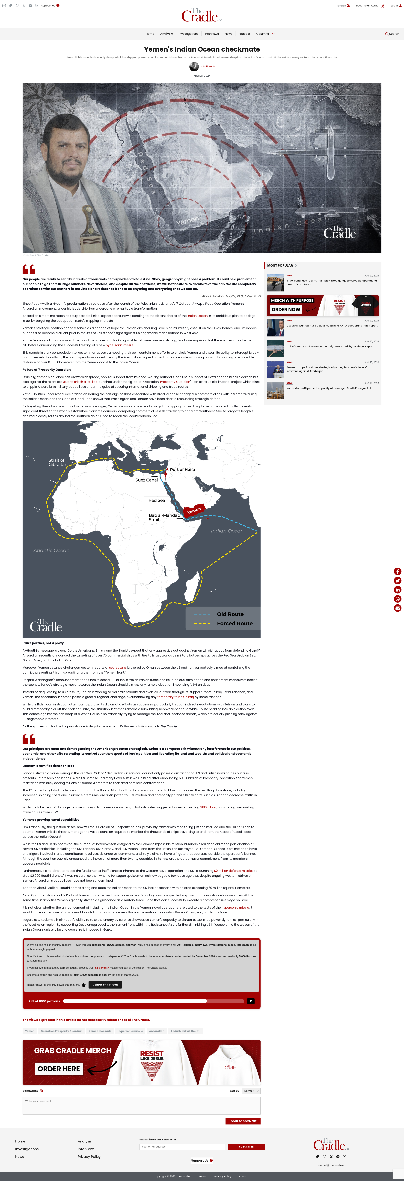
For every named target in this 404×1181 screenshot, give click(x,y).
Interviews (212, 34)
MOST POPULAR (280, 265)
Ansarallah (156, 1031)
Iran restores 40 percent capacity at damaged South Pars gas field (329, 388)
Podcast (244, 34)
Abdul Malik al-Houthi (185, 1031)
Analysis (166, 34)
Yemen (29, 1031)
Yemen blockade (100, 1031)
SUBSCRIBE (246, 1146)
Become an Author (368, 5)
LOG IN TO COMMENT (243, 1121)
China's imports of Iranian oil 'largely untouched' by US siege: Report (330, 346)
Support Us (48, 5)
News (228, 34)
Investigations (189, 34)
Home (150, 34)
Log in (394, 5)
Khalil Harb (208, 66)
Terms (203, 1176)
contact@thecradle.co (331, 1165)
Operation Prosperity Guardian (62, 1031)
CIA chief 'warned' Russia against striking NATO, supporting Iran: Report (332, 325)
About (243, 1176)
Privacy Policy (89, 1156)
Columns (262, 34)
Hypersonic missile (130, 1031)
